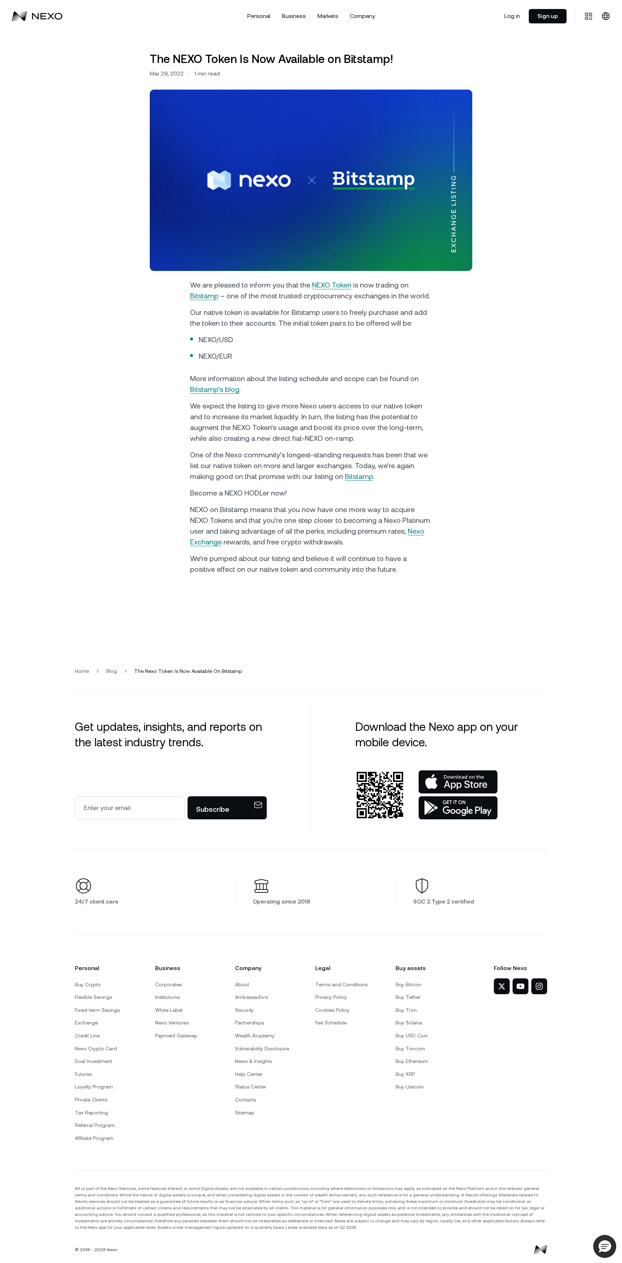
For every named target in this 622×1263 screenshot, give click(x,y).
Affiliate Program (94, 1138)
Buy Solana (409, 1023)
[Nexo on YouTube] (520, 986)
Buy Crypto (88, 984)
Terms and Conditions (341, 984)
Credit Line (87, 1035)
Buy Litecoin (410, 1087)
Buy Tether (408, 997)
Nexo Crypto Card (96, 1048)
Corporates (168, 984)
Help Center (248, 1074)
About (242, 984)
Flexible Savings (93, 997)
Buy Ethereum (412, 1061)
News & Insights (253, 1061)
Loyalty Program (94, 1087)
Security (244, 1010)
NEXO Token (331, 285)
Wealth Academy (255, 1035)
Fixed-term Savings (97, 1010)
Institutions (167, 997)
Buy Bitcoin (409, 984)
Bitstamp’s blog (214, 389)
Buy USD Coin (412, 1035)
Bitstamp (204, 295)
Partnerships (249, 1023)
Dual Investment (93, 1061)
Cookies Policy (332, 1010)
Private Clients (91, 1100)
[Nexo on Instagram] (539, 986)
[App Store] (458, 781)
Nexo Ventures (172, 1023)
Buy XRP (405, 1074)
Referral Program (95, 1125)
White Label (168, 1010)
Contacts (245, 1100)
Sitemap (244, 1112)
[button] (604, 1246)
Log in (512, 16)
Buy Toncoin (410, 1048)
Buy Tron (406, 1010)
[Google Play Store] (458, 807)
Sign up (547, 16)
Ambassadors (251, 997)
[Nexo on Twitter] (502, 986)
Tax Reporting (91, 1112)
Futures (83, 1074)
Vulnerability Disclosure (262, 1048)
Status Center (250, 1087)
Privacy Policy (331, 997)
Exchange (86, 1023)
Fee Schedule (331, 1023)
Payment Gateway (176, 1035)
